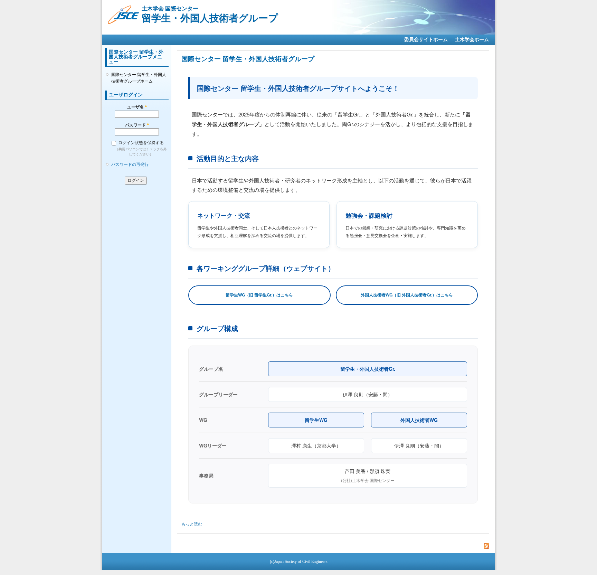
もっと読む (191, 524)
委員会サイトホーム (426, 39)
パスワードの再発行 (130, 164)
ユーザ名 (137, 107)
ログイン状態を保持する (141, 142)
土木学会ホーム (472, 39)
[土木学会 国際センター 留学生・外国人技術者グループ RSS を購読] (486, 546)
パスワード (137, 125)
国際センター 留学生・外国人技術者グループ (247, 59)
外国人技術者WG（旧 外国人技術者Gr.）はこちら (407, 295)
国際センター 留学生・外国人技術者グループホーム (138, 77)
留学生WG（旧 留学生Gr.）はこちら (259, 295)
